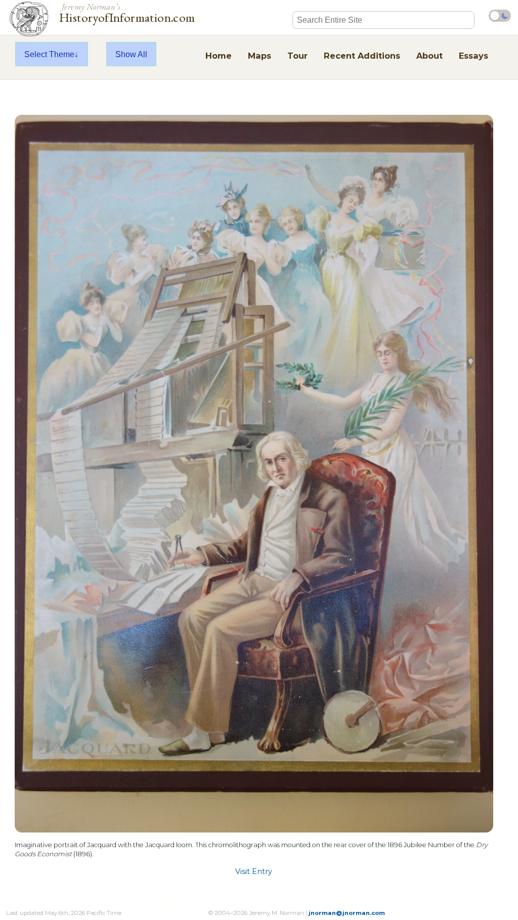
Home (218, 56)
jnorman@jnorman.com (347, 912)
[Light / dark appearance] (500, 16)
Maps (259, 56)
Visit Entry (253, 871)
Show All (131, 54)
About (429, 56)
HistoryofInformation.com (127, 12)
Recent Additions (362, 56)
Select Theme (49, 54)
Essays (473, 56)
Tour (297, 56)
